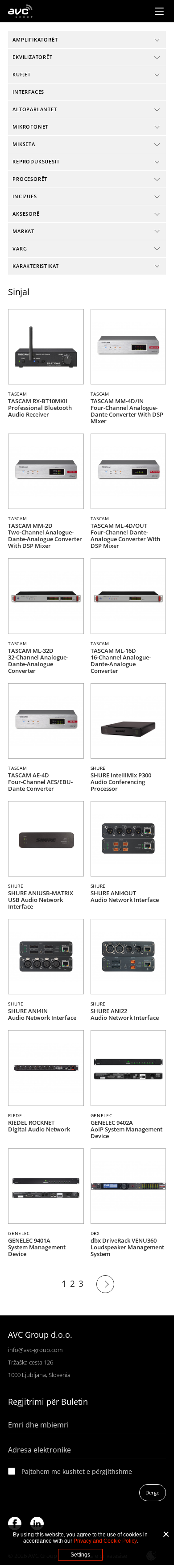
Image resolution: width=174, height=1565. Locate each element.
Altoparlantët (34, 109)
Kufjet (21, 74)
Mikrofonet (30, 126)
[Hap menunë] (159, 11)
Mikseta (23, 144)
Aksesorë (25, 213)
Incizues (24, 196)
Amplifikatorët (35, 39)
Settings (80, 1555)
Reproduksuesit (35, 161)
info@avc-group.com (35, 1350)
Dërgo (152, 1492)
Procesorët (29, 178)
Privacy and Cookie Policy (105, 1541)
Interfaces (28, 91)
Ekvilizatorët (32, 57)
